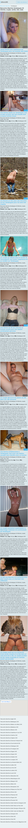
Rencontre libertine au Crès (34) (8, 767)
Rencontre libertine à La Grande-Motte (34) (11, 762)
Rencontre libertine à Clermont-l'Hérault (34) (11, 740)
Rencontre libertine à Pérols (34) (8, 792)
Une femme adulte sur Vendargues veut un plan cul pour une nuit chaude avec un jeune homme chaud (13, 114)
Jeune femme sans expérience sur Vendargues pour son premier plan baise (14, 50)
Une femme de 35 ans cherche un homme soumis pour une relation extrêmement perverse (11, 329)
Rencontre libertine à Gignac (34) (9, 754)
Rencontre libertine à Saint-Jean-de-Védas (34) (12, 811)
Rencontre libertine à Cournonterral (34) (10, 743)
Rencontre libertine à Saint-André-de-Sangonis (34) (13, 803)
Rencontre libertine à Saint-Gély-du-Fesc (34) (12, 805)
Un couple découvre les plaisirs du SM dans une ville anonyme (13, 398)
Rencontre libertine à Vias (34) (8, 819)
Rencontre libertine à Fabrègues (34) (9, 746)
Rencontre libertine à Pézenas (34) (9, 794)
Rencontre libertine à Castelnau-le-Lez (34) (11, 732)
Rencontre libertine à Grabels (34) (9, 757)
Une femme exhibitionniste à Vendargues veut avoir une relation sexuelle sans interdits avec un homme (13, 453)
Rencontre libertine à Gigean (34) (9, 751)
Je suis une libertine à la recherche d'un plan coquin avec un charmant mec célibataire (13, 578)
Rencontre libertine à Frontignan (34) (10, 748)
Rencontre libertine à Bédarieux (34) (9, 727)
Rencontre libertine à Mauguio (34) (9, 781)
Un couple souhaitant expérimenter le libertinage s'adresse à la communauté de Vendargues (13, 529)
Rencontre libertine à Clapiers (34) (9, 738)
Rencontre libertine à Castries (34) (9, 735)
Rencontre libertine (5, 6)
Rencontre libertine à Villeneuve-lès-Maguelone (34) (13, 822)
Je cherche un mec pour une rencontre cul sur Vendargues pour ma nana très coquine (13, 202)
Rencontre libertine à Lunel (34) (8, 773)
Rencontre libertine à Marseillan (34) (9, 775)
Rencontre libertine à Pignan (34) (9, 797)
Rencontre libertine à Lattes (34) (8, 765)
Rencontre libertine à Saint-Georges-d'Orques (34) (13, 808)
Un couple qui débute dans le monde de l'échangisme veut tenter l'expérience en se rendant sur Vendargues (14, 259)
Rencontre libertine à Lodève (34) (9, 770)
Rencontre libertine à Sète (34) (8, 816)
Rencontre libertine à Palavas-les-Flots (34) (11, 789)
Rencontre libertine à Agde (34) (8, 719)
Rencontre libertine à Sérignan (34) (9, 813)
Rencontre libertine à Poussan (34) (9, 800)
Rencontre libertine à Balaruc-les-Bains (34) (11, 724)
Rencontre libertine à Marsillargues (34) (10, 778)
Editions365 (4, 2)
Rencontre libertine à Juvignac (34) (9, 759)
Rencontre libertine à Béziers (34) (9, 729)
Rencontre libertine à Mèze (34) (8, 784)
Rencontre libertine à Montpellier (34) (10, 786)
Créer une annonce (22, 2)
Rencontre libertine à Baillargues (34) (10, 721)
